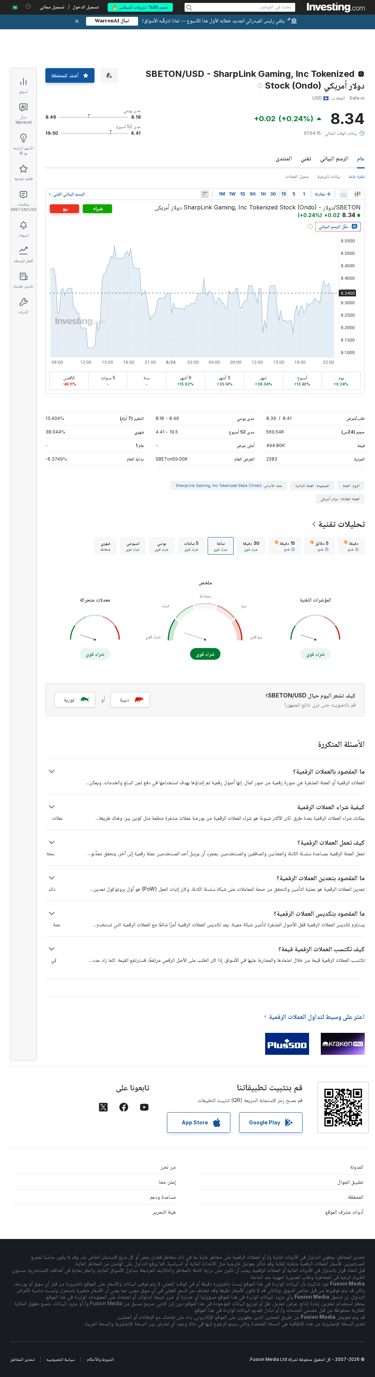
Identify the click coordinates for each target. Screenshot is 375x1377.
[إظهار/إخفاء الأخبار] (205, 194)
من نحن (168, 1167)
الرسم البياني (334, 158)
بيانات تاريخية (329, 176)
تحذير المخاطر (22, 1359)
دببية (124, 699)
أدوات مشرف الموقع (344, 1212)
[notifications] (28, 6)
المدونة (356, 1167)
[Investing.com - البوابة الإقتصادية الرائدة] (336, 7)
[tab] (351, 546)
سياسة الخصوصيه (61, 1359)
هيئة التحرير (164, 1212)
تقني (306, 158)
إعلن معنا (167, 1182)
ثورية (69, 699)
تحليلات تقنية (341, 523)
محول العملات (297, 176)
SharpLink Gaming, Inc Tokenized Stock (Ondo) (218, 485)
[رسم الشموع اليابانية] (357, 194)
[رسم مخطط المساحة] (343, 194)
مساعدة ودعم (163, 1197)
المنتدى (284, 158)
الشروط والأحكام (100, 1359)
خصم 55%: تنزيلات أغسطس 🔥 (140, 7)
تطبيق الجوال (350, 1182)
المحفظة (355, 1197)
